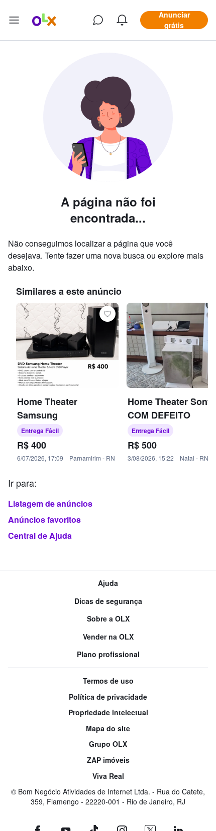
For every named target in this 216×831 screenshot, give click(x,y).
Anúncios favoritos (44, 519)
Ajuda (108, 583)
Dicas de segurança (108, 601)
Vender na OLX (108, 637)
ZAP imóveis (108, 760)
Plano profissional (108, 654)
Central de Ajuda (40, 535)
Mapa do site (108, 728)
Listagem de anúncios (50, 503)
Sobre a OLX (108, 619)
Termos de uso (108, 681)
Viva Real (108, 776)
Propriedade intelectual (108, 712)
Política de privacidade (108, 697)
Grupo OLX (108, 744)
